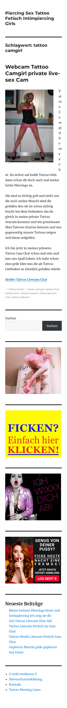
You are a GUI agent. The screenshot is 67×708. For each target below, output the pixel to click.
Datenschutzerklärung (25, 679)
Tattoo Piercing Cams (25, 690)
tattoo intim (12, 293)
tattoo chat (52, 289)
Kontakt (15, 684)
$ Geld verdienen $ (23, 674)
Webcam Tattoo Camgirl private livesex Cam (32, 73)
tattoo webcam (21, 297)
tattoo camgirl (36, 289)
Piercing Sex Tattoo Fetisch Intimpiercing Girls (29, 18)
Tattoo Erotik (16, 289)
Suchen (10, 318)
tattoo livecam (29, 293)
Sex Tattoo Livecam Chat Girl (30, 621)
